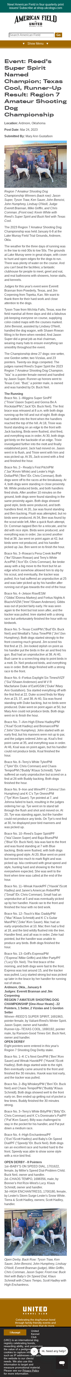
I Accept (15, 1332)
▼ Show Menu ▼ (35, 43)
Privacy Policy (31, 1370)
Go (58, 35)
